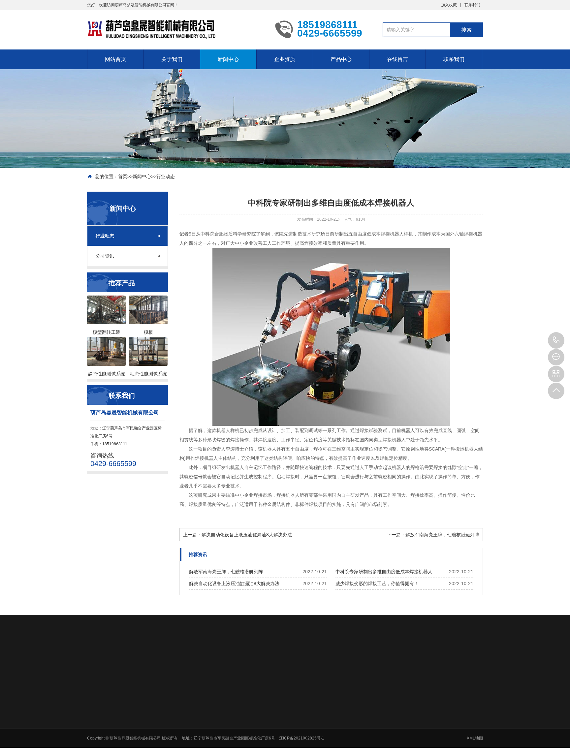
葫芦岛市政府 (167, 662)
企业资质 (284, 59)
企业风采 (224, 733)
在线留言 (397, 59)
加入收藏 (449, 5)
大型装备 (363, 750)
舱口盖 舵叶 (366, 725)
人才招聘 (456, 708)
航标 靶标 (364, 716)
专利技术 (317, 725)
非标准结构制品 (369, 742)
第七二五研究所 (263, 662)
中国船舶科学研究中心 (213, 662)
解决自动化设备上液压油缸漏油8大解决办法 (247, 534)
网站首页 (115, 59)
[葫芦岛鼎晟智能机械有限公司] (176, 29)
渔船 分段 (364, 733)
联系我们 (472, 5)
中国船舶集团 (130, 662)
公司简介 (224, 708)
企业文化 (224, 716)
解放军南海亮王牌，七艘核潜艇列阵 (442, 534)
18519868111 (556, 340)
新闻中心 (228, 59)
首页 (122, 176)
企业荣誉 (317, 716)
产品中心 (341, 59)
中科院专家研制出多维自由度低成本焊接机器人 (383, 571)
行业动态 (165, 176)
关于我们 (171, 59)
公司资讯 (105, 256)
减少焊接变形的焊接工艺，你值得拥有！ (377, 583)
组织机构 (224, 725)
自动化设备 (365, 708)
